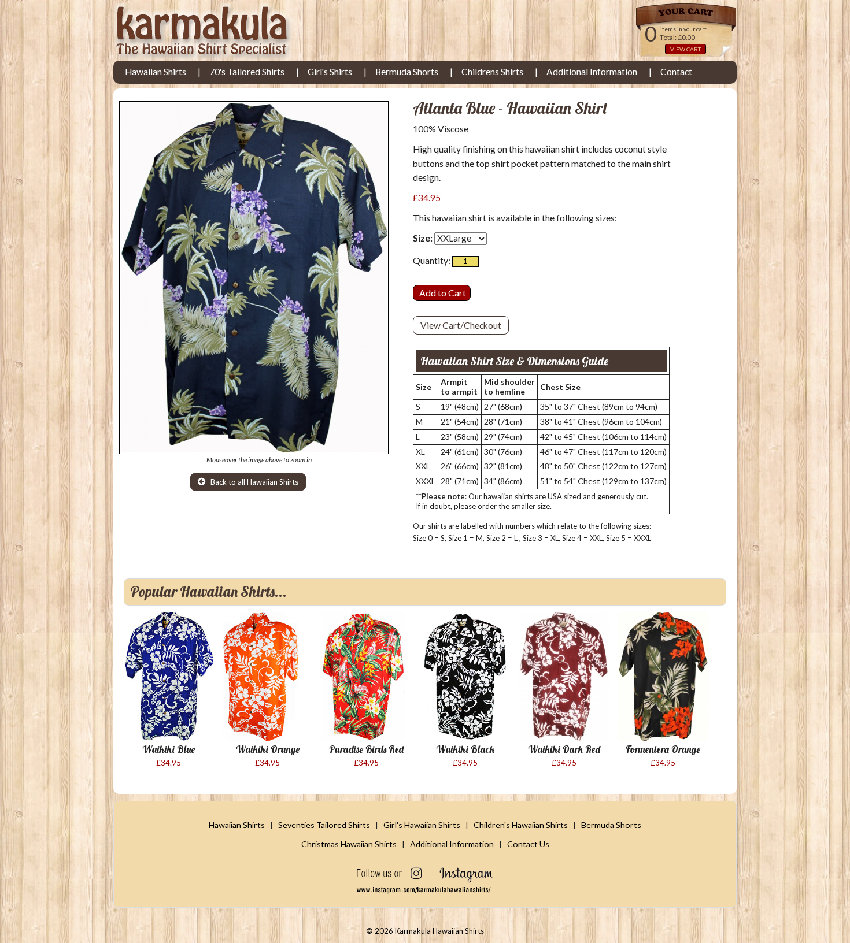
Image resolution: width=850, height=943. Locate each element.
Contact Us (528, 844)
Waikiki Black (465, 749)
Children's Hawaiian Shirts (521, 825)
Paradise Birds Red (366, 749)
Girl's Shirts (330, 71)
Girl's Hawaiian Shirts (421, 825)
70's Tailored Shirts (246, 71)
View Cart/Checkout (460, 325)
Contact (676, 71)
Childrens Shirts (492, 71)
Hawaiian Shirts (155, 71)
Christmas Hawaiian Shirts (349, 844)
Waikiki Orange (268, 749)
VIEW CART (685, 49)
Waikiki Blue (168, 749)
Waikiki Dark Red (564, 749)
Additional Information (591, 71)
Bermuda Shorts (406, 71)
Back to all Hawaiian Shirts (253, 482)
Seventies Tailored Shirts (324, 825)
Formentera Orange (663, 749)
